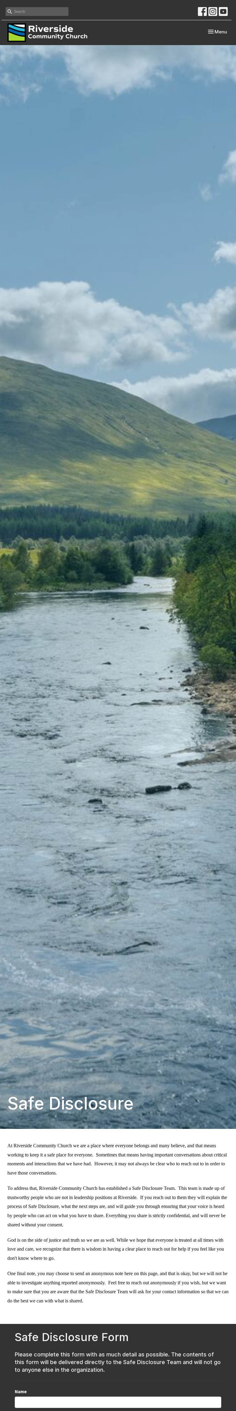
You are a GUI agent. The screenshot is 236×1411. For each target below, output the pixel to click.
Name (21, 1391)
